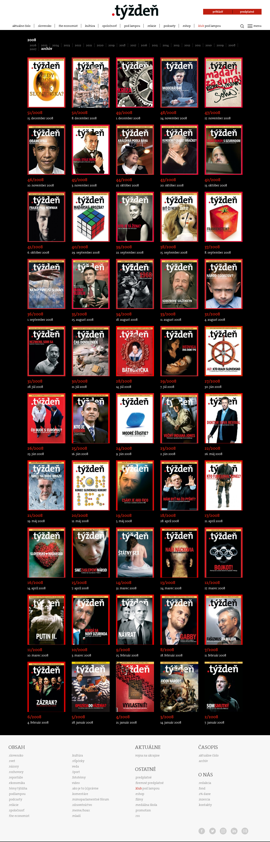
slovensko (44, 26)
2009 (220, 45)
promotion (143, 810)
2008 (231, 45)
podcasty (170, 26)
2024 (55, 45)
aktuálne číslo (21, 26)
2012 (187, 45)
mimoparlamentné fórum (90, 799)
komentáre (80, 794)
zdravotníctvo (82, 805)
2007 (33, 49)
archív (203, 761)
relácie (152, 26)
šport (76, 772)
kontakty (205, 805)
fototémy (79, 777)
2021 (89, 45)
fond (202, 788)
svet (12, 761)
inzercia (204, 799)
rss (138, 816)
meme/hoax (81, 810)
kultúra (90, 26)
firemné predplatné (150, 783)
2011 (198, 45)
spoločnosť (109, 26)
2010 (208, 45)
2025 (44, 45)
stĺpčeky (78, 761)
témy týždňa (18, 788)
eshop (187, 26)
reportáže (16, 777)
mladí (76, 816)
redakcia (205, 783)
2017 (133, 45)
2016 (144, 45)
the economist (68, 26)
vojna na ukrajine (147, 755)
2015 (155, 45)
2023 (67, 45)
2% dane (205, 794)
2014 (166, 45)
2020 (100, 45)
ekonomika (17, 783)
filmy (139, 799)
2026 (33, 45)
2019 (111, 45)
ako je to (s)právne (85, 788)
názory (14, 766)
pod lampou (132, 26)
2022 (78, 45)
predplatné (144, 777)
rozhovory (16, 772)
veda (75, 766)
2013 (177, 45)
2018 (122, 45)
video (76, 783)
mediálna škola (146, 805)
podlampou (17, 794)
